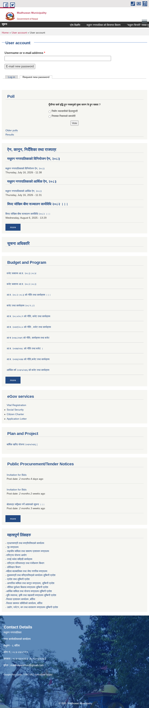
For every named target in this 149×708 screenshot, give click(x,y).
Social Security (15, 409)
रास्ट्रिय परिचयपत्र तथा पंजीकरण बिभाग (26, 563)
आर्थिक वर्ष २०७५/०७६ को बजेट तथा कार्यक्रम (28, 369)
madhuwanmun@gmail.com (27, 665)
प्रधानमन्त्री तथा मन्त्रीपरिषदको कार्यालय (26, 543)
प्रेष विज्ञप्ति (70, 24)
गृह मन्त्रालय (13, 547)
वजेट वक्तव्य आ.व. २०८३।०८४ (21, 273)
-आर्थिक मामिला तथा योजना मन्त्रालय (22, 591)
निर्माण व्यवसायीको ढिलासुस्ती (65, 111)
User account (19, 32)
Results (9, 134)
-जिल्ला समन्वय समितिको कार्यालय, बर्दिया (24, 603)
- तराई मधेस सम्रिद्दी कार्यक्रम (19, 559)
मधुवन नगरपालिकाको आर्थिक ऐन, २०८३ (32, 181)
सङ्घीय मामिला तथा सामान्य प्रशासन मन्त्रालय (28, 551)
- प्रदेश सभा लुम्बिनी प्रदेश (17, 579)
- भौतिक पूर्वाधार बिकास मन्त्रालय (20, 587)
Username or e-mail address (25, 52)
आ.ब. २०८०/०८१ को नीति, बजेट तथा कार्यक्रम (28, 316)
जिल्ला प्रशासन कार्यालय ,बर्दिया (21, 599)
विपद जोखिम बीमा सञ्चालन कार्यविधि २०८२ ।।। (37, 204)
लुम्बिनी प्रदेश (49, 575)
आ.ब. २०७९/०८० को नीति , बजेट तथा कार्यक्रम (29, 327)
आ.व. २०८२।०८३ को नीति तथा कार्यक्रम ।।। (29, 294)
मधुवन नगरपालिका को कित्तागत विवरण (99, 24)
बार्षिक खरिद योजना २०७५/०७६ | (22, 444)
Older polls (11, 130)
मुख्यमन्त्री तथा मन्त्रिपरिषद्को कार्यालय (25, 575)
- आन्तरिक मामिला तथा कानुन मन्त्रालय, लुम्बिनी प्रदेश (30, 583)
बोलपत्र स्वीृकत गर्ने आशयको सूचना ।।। (26, 504)
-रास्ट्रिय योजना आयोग (16, 555)
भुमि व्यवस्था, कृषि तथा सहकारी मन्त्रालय (25, 595)
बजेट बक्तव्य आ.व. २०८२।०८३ (21, 284)
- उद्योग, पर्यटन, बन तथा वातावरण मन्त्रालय (25, 607)
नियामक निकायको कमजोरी (63, 116)
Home (5, 32)
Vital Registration (16, 405)
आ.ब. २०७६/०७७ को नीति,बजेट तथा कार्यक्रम (28, 359)
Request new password (37, 77)
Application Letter (17, 418)
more (13, 227)
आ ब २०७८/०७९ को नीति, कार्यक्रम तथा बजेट (28, 337)
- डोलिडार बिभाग (13, 567)
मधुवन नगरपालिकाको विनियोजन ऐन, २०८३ (33, 159)
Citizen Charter (15, 414)
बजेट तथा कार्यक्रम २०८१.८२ (21, 305)
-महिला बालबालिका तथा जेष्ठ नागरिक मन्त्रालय (26, 571)
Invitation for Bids (17, 474)
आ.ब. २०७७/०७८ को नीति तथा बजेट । (25, 348)
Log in (11, 77)
